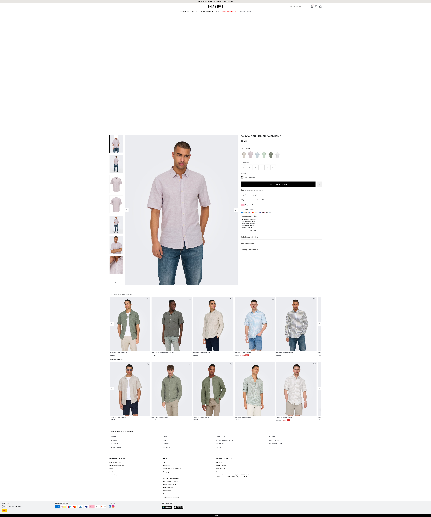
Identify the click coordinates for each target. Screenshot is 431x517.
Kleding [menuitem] (194, 11)
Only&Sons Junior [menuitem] (206, 11)
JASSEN (166, 444)
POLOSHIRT (114, 444)
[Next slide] (319, 324)
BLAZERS (272, 437)
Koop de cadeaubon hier (116, 465)
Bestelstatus (166, 465)
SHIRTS (166, 440)
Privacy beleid (167, 491)
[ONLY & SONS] (215, 7)
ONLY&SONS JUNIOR (275, 444)
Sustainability (113, 475)
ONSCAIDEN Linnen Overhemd (261, 136)
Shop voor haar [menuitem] (246, 11)
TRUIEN (218, 447)
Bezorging (166, 472)
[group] (130, 328)
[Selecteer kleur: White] (277, 155)
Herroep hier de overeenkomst (171, 469)
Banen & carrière (221, 465)
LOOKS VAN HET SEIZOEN (224, 440)
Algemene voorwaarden (169, 484)
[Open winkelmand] (320, 6)
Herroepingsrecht (168, 487)
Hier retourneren (167, 475)
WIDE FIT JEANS (274, 440)
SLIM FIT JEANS (116, 447)
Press (111, 469)
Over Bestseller (224, 458)
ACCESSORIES (220, 437)
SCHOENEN (219, 444)
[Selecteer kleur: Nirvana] (250, 155)
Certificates (112, 472)
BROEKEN (114, 440)
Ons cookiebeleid (168, 494)
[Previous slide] (112, 324)
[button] (243, 167)
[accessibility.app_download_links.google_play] (168, 507)
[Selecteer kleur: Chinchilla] (243, 155)
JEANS (166, 437)
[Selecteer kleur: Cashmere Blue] (257, 155)
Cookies (215, 515)
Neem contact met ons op (170, 481)
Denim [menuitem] (218, 11)
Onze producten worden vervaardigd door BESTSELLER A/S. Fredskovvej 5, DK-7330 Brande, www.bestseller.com (233, 476)
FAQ (164, 462)
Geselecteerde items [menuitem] (229, 11)
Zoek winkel (219, 472)
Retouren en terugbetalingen (171, 478)
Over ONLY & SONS (117, 458)
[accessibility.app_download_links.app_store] (179, 507)
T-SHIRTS (114, 437)
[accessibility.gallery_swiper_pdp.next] (116, 283)
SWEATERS (167, 447)
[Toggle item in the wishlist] (319, 184)
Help (165, 458)
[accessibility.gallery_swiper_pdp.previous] (116, 136)
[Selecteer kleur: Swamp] (270, 155)
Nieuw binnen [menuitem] (184, 11)
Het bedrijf (219, 462)
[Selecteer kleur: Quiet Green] (264, 155)
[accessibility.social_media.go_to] (110, 507)
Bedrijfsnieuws (220, 469)
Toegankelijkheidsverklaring (171, 497)
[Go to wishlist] (316, 7)
